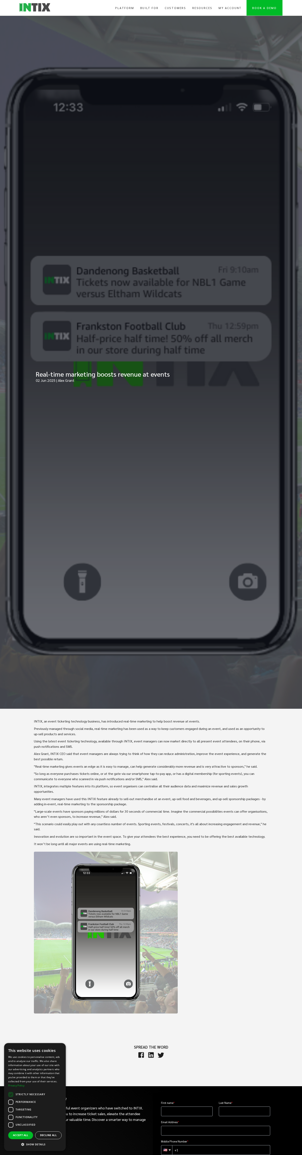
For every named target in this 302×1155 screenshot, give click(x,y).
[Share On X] (161, 1055)
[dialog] (35, 1097)
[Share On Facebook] (141, 1055)
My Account (230, 8)
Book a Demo (264, 8)
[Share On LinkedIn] (151, 1055)
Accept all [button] (20, 1135)
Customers (175, 8)
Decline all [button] (48, 1135)
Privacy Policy (16, 1085)
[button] (35, 1144)
